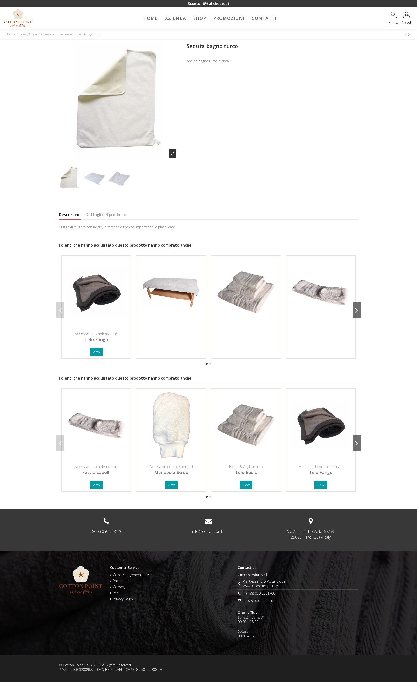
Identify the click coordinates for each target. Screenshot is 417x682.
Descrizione (70, 214)
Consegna (120, 587)
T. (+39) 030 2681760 (259, 593)
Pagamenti (121, 580)
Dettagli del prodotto (106, 214)
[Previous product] (406, 34)
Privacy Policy (123, 599)
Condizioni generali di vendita (136, 574)
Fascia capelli (96, 472)
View (96, 352)
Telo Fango (96, 339)
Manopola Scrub (171, 472)
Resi (116, 593)
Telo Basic (246, 472)
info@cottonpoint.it (208, 531)
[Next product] (409, 34)
